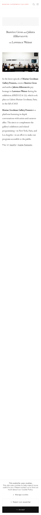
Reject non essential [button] (22, 502)
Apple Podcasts (25, 145)
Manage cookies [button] (21, 495)
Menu (37, 4)
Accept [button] (22, 509)
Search (34, 4)
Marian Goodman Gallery (15, 4)
